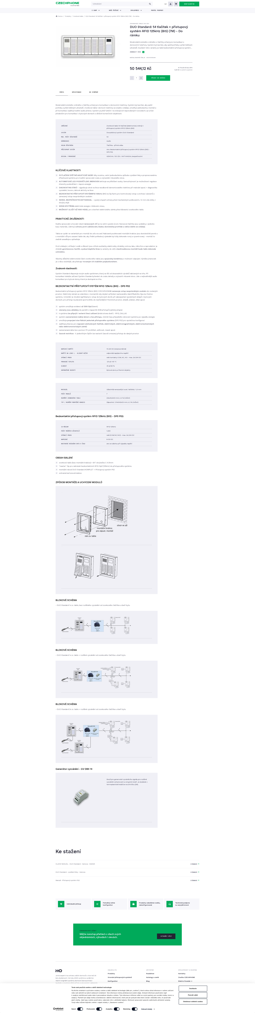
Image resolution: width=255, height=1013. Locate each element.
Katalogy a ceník (152, 977)
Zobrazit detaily (146, 1009)
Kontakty (181, 974)
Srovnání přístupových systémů (120, 977)
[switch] (99, 1009)
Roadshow (150, 974)
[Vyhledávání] (150, 4)
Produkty (111, 974)
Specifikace (76, 92)
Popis (62, 92)
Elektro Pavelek (184, 981)
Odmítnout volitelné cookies (193, 1001)
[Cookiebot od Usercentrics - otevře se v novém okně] (58, 1009)
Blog (148, 981)
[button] (166, 4)
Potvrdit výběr (193, 995)
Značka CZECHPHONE (186, 977)
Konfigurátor (113, 981)
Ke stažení (93, 92)
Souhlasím (193, 988)
